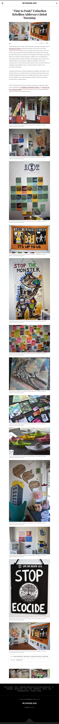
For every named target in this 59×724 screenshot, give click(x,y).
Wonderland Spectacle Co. (24, 690)
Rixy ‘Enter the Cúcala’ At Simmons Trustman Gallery (40, 674)
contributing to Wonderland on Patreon (30, 87)
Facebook (39, 690)
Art (10, 43)
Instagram (33, 690)
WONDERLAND (29, 3)
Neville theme (27, 707)
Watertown (45, 656)
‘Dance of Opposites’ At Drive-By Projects (19, 674)
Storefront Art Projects (15, 48)
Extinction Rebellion (18, 656)
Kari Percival (26, 656)
